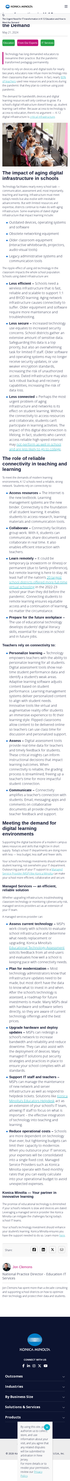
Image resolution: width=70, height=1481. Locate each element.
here (62, 1235)
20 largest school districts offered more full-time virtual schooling (38, 582)
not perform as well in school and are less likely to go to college (35, 446)
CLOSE (47, 1427)
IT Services (47, 42)
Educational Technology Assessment (37, 947)
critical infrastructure (42, 117)
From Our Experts (27, 42)
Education (8, 42)
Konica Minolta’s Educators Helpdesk (38, 1098)
